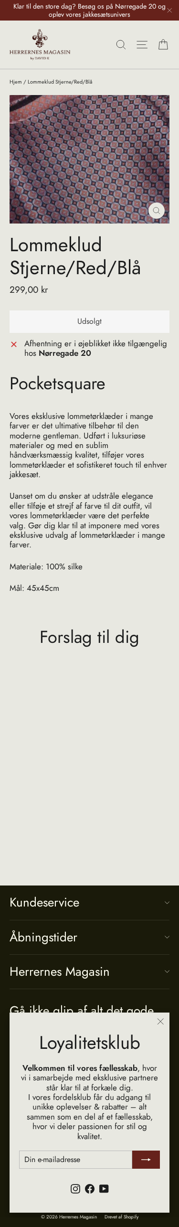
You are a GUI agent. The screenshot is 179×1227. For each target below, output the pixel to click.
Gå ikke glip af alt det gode (82, 1010)
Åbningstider (43, 937)
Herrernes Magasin (60, 971)
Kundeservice (44, 902)
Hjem (16, 81)
